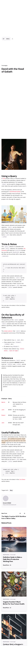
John (2, 409)
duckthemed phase (15, 191)
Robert (3, 415)
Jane (2, 422)
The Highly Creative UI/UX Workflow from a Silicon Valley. (13, 517)
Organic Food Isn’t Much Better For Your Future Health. (14, 603)
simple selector (8, 331)
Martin (3, 402)
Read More (6, 565)
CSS (4, 178)
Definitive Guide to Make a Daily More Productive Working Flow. (12, 559)
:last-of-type (13, 350)
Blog (11, 490)
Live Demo (22, 479)
